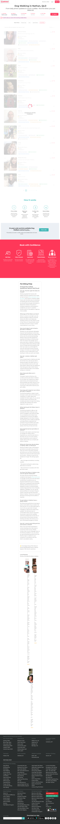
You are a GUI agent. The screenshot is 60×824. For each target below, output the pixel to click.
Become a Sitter (45, 1)
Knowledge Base (50, 798)
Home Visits (6, 779)
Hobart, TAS (6, 755)
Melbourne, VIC (35, 740)
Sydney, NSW (6, 740)
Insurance (19, 799)
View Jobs (34, 799)
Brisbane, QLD (20, 740)
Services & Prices (21, 793)
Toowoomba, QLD (21, 745)
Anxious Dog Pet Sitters (37, 787)
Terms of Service (50, 803)
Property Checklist (21, 796)
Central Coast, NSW (8, 749)
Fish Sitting (6, 787)
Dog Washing (20, 772)
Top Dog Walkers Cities (23, 808)
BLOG (55, 818)
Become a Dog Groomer (37, 798)
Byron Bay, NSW (7, 742)
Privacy (47, 799)
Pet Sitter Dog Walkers (51, 780)
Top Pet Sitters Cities (22, 806)
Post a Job (44, 229)
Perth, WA (34, 755)
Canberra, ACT (49, 741)
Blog (47, 804)
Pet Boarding (6, 767)
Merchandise (35, 804)
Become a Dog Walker (37, 794)
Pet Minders (49, 775)
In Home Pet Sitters (50, 765)
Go (23, 818)
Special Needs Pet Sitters (52, 774)
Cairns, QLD (20, 750)
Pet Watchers (49, 777)
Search (55, 14)
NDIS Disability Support (23, 785)
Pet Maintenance (21, 782)
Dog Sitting (6, 765)
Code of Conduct (36, 803)
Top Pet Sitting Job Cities (38, 801)
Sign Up (57, 1)
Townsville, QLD (21, 747)
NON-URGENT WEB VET (51, 795)
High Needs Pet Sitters (37, 765)
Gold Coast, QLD (21, 742)
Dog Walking (6, 770)
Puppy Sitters (35, 780)
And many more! (7, 760)
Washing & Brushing (22, 779)
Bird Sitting (20, 777)
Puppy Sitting (6, 784)
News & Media (6, 801)
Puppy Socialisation (22, 774)
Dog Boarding (6, 782)
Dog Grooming (7, 777)
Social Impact (6, 798)
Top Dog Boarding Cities (23, 804)
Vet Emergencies (36, 809)
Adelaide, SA (20, 755)
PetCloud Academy (36, 806)
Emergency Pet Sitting (51, 767)
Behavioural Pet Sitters (51, 772)
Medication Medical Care (38, 767)
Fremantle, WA (35, 757)
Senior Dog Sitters (36, 778)
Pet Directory (20, 803)
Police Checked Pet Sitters (36, 784)
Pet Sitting (5, 769)
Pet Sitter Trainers (50, 782)
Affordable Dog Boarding (52, 779)
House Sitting (6, 772)
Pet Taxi (19, 780)
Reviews (5, 803)
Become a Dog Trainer (37, 796)
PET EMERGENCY (50, 793)
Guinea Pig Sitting (7, 785)
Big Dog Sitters (35, 769)
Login (52, 1)
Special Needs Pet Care (23, 784)
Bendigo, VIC (35, 745)
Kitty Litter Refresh (21, 769)
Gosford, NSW (6, 747)
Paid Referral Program (8, 804)
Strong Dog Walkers (36, 770)
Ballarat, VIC (34, 744)
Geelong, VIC (35, 742)
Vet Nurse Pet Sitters (37, 774)
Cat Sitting (5, 775)
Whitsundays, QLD (22, 749)
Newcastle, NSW (7, 744)
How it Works (6, 796)
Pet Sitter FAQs (35, 808)
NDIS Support (6, 780)
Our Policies (49, 801)
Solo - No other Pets (51, 770)
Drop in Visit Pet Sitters (37, 782)
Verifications (20, 801)
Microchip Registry (22, 809)
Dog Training (20, 775)
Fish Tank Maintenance (23, 770)
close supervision (36, 477)
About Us (5, 793)
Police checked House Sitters (37, 776)
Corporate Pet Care (22, 765)
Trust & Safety (6, 799)
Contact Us (48, 806)
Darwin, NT (48, 755)
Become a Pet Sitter (36, 793)
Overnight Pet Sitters (37, 772)
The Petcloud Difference (9, 794)
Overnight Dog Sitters (51, 769)
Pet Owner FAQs (21, 798)
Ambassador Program (37, 811)
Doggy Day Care (7, 774)
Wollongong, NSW (7, 745)
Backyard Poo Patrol (22, 767)
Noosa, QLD (20, 744)
